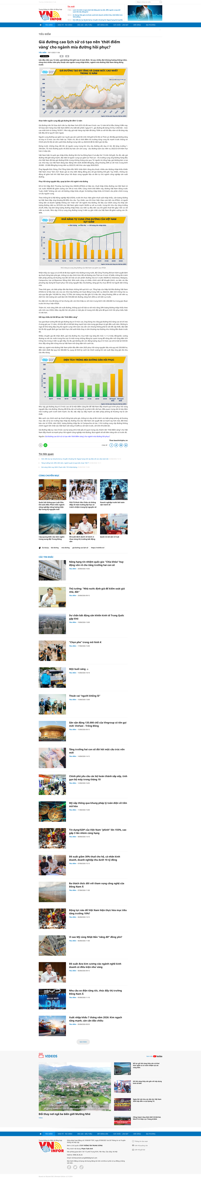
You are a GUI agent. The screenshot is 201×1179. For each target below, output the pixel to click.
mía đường (65, 548)
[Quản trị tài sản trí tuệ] (114, 524)
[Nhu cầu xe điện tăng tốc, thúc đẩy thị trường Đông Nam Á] (52, 999)
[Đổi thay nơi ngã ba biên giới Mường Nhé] (75, 1086)
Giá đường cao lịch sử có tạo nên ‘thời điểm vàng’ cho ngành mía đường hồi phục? (77, 436)
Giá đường (55, 548)
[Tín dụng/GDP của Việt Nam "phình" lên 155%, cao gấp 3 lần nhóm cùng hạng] (52, 838)
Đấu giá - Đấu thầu (84, 25)
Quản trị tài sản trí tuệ (109, 537)
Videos (51, 1056)
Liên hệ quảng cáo (141, 1145)
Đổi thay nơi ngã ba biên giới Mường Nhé (64, 1114)
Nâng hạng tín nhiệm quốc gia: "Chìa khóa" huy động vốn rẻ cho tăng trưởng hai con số (96, 563)
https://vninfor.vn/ (97, 548)
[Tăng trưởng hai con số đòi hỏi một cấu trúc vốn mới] (52, 758)
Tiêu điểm (49, 25)
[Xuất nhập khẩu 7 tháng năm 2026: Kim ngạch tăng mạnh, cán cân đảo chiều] (52, 1026)
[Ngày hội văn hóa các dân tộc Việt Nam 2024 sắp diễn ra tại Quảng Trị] (122, 1104)
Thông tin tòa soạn (141, 1141)
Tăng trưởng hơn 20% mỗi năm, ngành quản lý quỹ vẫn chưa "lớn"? (65, 463)
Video (41, 1118)
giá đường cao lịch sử (80, 548)
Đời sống (137, 25)
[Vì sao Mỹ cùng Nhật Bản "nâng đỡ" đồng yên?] (52, 945)
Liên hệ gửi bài (140, 1150)
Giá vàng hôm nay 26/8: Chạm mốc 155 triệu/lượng (59, 467)
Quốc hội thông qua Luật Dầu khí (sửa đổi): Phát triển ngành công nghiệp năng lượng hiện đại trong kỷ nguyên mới (51, 506)
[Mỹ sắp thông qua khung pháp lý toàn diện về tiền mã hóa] (52, 811)
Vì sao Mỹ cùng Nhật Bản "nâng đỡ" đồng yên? (95, 936)
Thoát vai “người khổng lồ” (84, 695)
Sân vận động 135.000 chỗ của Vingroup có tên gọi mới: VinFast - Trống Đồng (97, 724)
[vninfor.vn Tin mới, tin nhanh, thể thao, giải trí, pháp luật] (50, 15)
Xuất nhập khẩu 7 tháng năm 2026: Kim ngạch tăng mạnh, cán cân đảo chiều (95, 1019)
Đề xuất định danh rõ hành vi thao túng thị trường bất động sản (82, 539)
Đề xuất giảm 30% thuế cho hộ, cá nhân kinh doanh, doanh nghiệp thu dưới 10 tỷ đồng (94, 858)
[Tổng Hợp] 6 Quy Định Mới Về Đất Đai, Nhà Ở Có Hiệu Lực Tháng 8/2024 (147, 1118)
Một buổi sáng (77, 668)
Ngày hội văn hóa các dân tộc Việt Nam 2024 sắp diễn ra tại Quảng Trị (147, 1100)
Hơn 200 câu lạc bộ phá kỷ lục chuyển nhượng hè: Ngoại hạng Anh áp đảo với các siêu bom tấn (75, 459)
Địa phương (150, 25)
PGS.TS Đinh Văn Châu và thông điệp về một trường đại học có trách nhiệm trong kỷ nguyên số (82, 504)
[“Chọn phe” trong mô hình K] (52, 651)
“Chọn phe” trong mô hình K (85, 642)
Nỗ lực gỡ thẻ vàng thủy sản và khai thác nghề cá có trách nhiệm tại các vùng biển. (146, 1065)
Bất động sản (102, 25)
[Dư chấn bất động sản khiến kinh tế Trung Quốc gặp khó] (52, 624)
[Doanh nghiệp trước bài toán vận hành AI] (114, 489)
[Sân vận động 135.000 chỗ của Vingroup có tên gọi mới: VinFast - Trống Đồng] (52, 731)
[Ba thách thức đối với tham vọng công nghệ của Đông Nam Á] (52, 892)
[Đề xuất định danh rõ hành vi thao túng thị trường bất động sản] (83, 524)
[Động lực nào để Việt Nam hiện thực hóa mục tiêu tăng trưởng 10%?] (52, 919)
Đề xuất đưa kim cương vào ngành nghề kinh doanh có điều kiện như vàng (95, 965)
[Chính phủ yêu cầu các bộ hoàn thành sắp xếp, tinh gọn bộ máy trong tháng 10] (52, 785)
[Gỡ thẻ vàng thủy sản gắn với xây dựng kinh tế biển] (122, 1086)
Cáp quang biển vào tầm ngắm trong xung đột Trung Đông (51, 538)
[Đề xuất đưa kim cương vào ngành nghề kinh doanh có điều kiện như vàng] (52, 972)
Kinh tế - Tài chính (65, 25)
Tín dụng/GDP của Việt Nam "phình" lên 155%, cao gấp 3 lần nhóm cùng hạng (97, 831)
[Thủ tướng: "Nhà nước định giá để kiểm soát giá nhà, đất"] (52, 597)
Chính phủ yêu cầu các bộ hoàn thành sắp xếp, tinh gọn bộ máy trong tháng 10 (98, 778)
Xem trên (149, 1056)
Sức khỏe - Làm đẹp (120, 25)
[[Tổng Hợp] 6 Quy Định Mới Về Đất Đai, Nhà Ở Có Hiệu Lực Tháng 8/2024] (122, 1122)
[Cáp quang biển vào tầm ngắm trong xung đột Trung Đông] (52, 524)
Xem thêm (83, 1042)
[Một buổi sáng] (52, 677)
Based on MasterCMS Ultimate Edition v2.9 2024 (55, 1176)
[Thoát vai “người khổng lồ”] (52, 704)
